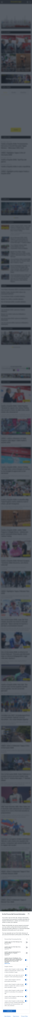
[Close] (29, 914)
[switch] (26, 942)
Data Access (16, 1016)
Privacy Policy (24, 1016)
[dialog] (16, 965)
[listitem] (16, 939)
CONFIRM (9, 1011)
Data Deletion (7, 1016)
